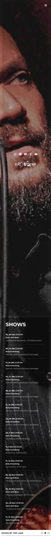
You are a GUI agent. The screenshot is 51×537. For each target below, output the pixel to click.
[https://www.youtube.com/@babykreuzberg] (25, 154)
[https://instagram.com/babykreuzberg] (15, 154)
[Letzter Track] (42, 533)
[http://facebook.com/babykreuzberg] (30, 154)
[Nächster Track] (48, 533)
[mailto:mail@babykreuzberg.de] (36, 154)
